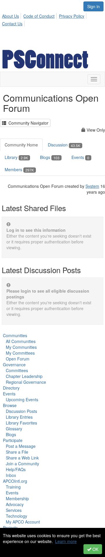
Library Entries (19, 417)
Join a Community (22, 463)
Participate (12, 440)
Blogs (50, 157)
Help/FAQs (16, 469)
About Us (10, 16)
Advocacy (15, 504)
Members (19, 169)
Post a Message (21, 446)
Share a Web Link (22, 458)
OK (94, 549)
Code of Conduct (39, 16)
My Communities (21, 347)
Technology (16, 516)
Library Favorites (21, 423)
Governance (14, 364)
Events (80, 157)
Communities (15, 335)
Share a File (17, 452)
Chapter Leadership (24, 376)
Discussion (64, 145)
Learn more (66, 541)
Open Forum (17, 359)
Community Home (21, 145)
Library (16, 157)
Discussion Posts (21, 411)
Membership (17, 498)
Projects (10, 528)
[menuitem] (12, 15)
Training (13, 487)
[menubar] (52, 18)
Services (14, 510)
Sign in (93, 6)
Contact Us (12, 23)
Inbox (11, 475)
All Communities (21, 341)
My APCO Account (23, 522)
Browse (10, 405)
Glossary (14, 429)
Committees (17, 370)
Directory (11, 388)
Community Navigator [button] (27, 123)
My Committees (20, 353)
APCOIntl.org (15, 481)
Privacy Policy (71, 16)
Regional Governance (26, 382)
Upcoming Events (22, 399)
